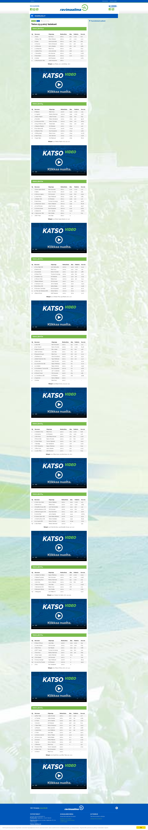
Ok (141, 827)
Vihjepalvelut (40, 16)
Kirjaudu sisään (113, 1)
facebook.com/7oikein (65, 818)
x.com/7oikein (63, 821)
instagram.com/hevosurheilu (67, 820)
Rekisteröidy (105, 1)
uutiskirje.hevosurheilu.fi (96, 818)
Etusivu (32, 1)
